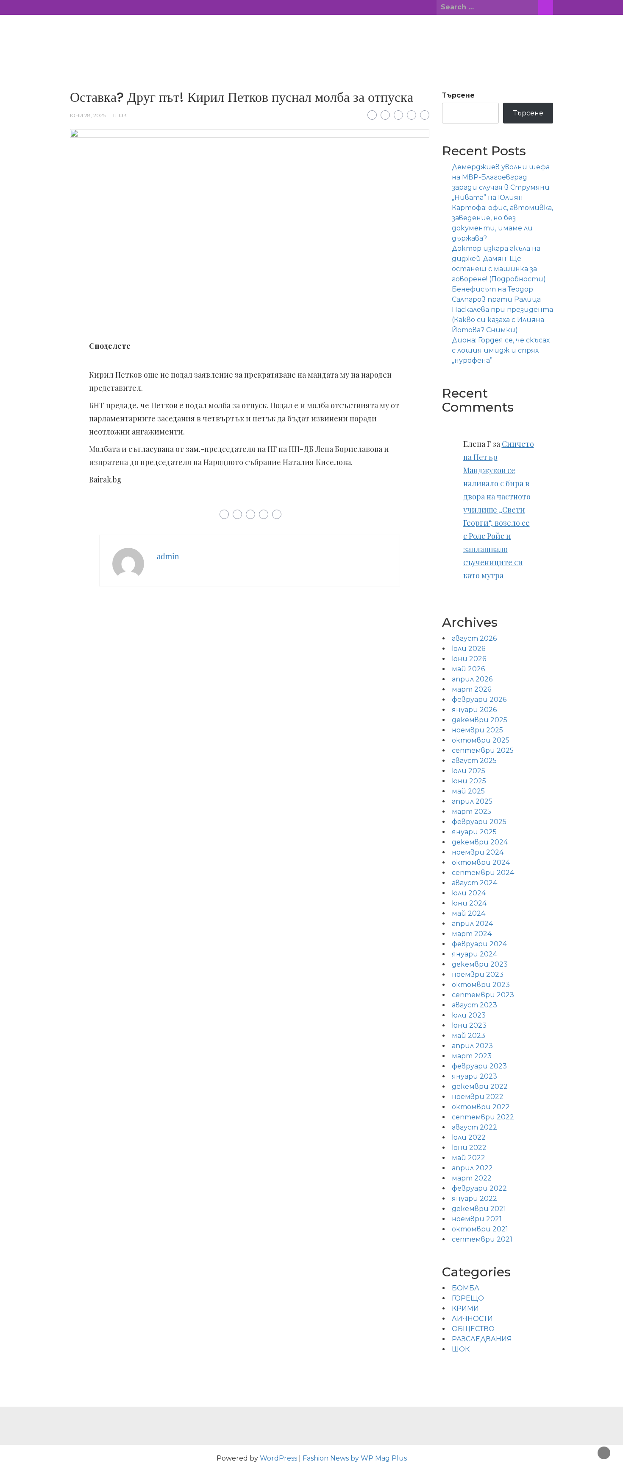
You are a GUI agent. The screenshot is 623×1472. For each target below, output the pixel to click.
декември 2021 (479, 1209)
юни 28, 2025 (88, 115)
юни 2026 (469, 659)
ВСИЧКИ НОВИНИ (311, 34)
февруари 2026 (479, 699)
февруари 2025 (479, 822)
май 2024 (468, 913)
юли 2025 (468, 771)
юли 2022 (469, 1137)
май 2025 (468, 791)
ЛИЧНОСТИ (472, 1319)
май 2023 (468, 1036)
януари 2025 (474, 832)
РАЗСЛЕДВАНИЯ (482, 1339)
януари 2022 (474, 1198)
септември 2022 (483, 1117)
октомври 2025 (480, 740)
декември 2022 (480, 1086)
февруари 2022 (479, 1188)
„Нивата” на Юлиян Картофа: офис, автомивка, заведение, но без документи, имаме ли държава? (502, 217)
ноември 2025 (477, 730)
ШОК (120, 115)
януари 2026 (474, 710)
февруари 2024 (479, 944)
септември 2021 (482, 1239)
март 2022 (472, 1178)
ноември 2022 (477, 1097)
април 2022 (472, 1168)
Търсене (458, 95)
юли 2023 (469, 1015)
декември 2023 (480, 964)
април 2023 (472, 1046)
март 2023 (472, 1056)
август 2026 (474, 638)
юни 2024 (469, 903)
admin (168, 556)
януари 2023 (474, 1076)
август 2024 (474, 883)
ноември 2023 (477, 974)
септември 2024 (483, 873)
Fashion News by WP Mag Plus (355, 1458)
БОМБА (465, 1288)
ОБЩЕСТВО (473, 1329)
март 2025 (471, 811)
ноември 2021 (477, 1219)
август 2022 (474, 1127)
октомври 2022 (481, 1107)
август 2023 (474, 1005)
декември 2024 (480, 842)
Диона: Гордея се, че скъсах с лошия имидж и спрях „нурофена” (501, 350)
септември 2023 (483, 995)
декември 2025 (479, 720)
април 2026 (472, 679)
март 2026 (471, 689)
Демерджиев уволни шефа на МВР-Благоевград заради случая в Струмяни (501, 177)
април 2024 (472, 924)
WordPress (278, 1458)
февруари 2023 (479, 1066)
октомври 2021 (480, 1229)
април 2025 (472, 801)
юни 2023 (469, 1025)
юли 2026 (468, 649)
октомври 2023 (481, 985)
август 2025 (474, 761)
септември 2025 (483, 750)
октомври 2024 (481, 862)
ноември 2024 (477, 852)
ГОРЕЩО (468, 1298)
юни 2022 (469, 1148)
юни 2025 (469, 781)
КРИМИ (465, 1308)
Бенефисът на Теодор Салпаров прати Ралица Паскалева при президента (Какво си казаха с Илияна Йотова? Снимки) (502, 309)
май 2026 (468, 669)
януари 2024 (474, 954)
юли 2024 (469, 893)
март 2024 (472, 934)
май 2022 (468, 1158)
